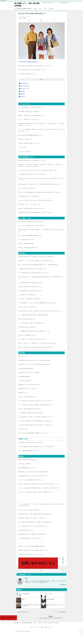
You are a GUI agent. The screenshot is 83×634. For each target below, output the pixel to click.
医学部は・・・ (23, 96)
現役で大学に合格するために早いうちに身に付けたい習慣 (55, 605)
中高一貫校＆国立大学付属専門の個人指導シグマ (23, 8)
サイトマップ (50, 627)
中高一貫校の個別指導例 (25, 593)
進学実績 (23, 599)
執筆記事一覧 (63, 584)
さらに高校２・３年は (25, 88)
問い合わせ (51, 8)
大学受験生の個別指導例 (50, 599)
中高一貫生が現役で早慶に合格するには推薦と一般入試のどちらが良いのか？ (30, 605)
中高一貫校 (63, 559)
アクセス (45, 8)
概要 (35, 8)
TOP (23, 622)
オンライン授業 (49, 593)
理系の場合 (23, 93)
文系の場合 (23, 91)
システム (40, 8)
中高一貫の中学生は (24, 83)
